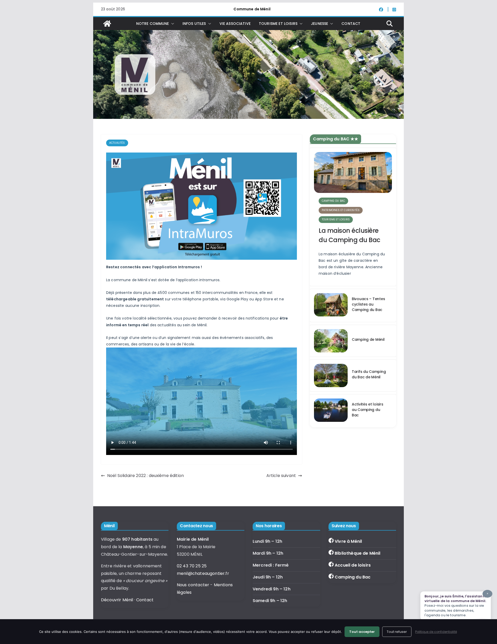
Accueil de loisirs (353, 565)
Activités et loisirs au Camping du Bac (367, 410)
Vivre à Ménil (348, 541)
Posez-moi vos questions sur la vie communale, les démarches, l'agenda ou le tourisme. (456, 605)
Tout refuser (397, 631)
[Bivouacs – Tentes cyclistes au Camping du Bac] (331, 305)
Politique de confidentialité (436, 631)
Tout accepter (362, 631)
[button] (171, 23)
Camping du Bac (352, 577)
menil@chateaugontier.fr (203, 573)
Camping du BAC (333, 201)
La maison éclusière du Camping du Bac (349, 235)
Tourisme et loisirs (336, 219)
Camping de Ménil (368, 339)
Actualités (117, 143)
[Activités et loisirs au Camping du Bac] (331, 411)
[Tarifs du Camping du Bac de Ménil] (331, 375)
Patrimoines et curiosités (341, 210)
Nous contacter (193, 585)
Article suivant (281, 476)
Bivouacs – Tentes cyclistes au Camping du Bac (368, 304)
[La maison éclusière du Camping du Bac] (353, 172)
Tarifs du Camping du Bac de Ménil (369, 374)
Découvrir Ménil (117, 600)
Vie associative (235, 23)
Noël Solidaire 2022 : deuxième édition (145, 476)
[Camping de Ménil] (331, 340)
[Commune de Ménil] (107, 23)
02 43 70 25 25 (192, 566)
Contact (350, 23)
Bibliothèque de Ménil (357, 553)
